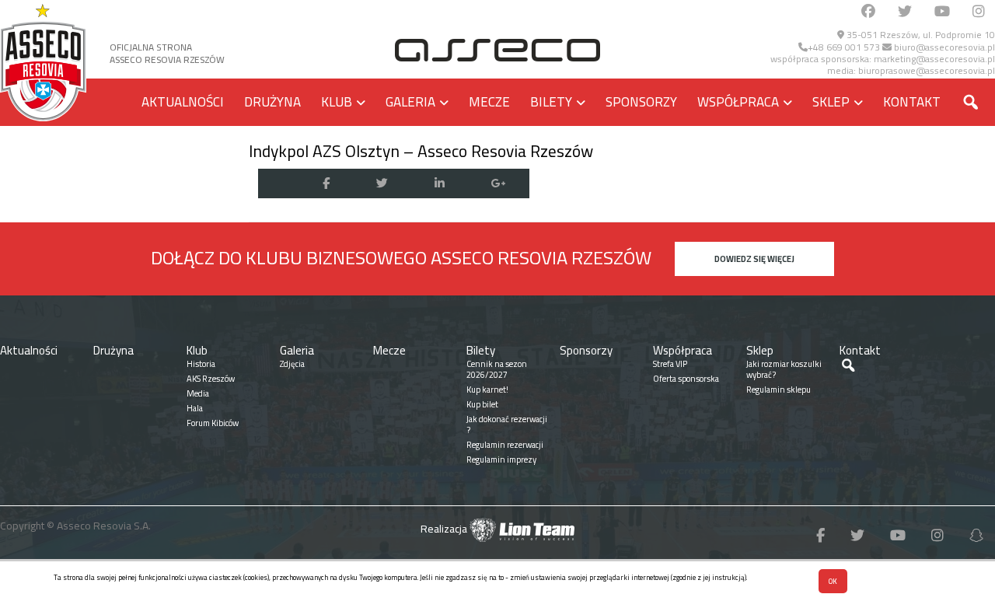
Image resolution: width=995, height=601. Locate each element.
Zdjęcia (292, 363)
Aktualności (182, 101)
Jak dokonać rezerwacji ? (506, 424)
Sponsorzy (641, 101)
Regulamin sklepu (778, 389)
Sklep (831, 101)
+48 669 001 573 (844, 47)
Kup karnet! (487, 389)
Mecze (489, 101)
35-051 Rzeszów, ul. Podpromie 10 (919, 35)
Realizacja (445, 529)
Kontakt (912, 101)
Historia (201, 363)
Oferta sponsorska (686, 378)
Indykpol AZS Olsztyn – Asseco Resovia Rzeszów (421, 150)
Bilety (551, 101)
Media (198, 393)
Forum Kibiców (213, 423)
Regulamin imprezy (501, 459)
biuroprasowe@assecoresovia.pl (926, 70)
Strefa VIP (670, 363)
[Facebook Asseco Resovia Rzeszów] (868, 12)
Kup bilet (482, 404)
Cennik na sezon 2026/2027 (496, 369)
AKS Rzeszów (211, 378)
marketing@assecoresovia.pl (934, 59)
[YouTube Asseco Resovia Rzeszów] (942, 12)
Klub (336, 101)
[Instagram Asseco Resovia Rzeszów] (978, 12)
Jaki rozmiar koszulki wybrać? (784, 369)
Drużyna (272, 101)
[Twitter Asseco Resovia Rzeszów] (905, 12)
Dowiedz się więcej (754, 259)
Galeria (410, 101)
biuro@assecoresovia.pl (943, 47)
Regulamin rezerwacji (504, 444)
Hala (195, 408)
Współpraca (738, 101)
